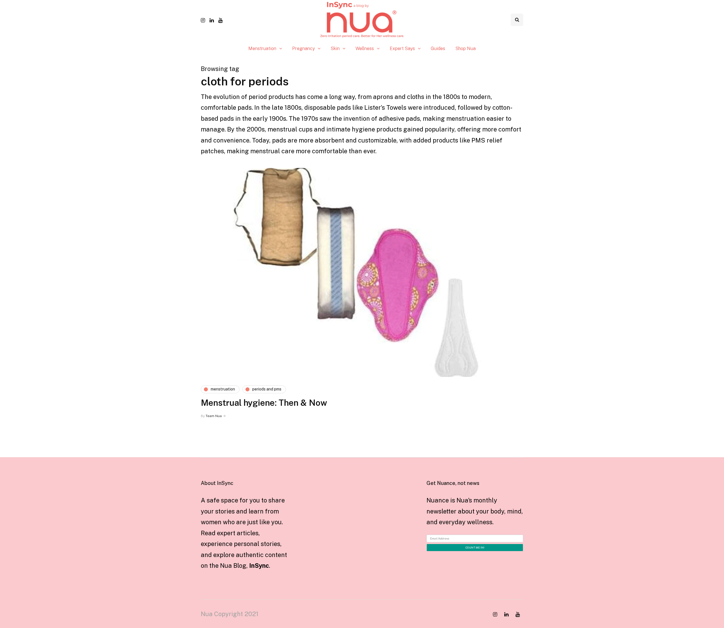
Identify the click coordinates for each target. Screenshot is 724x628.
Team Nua (214, 416)
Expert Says (402, 48)
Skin (335, 48)
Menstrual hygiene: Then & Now (264, 403)
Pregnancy (303, 48)
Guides (438, 48)
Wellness (364, 48)
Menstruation (262, 48)
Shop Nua (465, 48)
